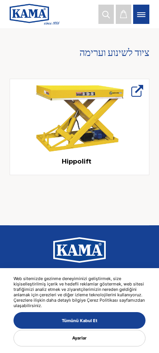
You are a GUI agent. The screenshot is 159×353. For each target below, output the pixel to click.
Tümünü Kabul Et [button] (79, 320)
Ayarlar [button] (79, 338)
